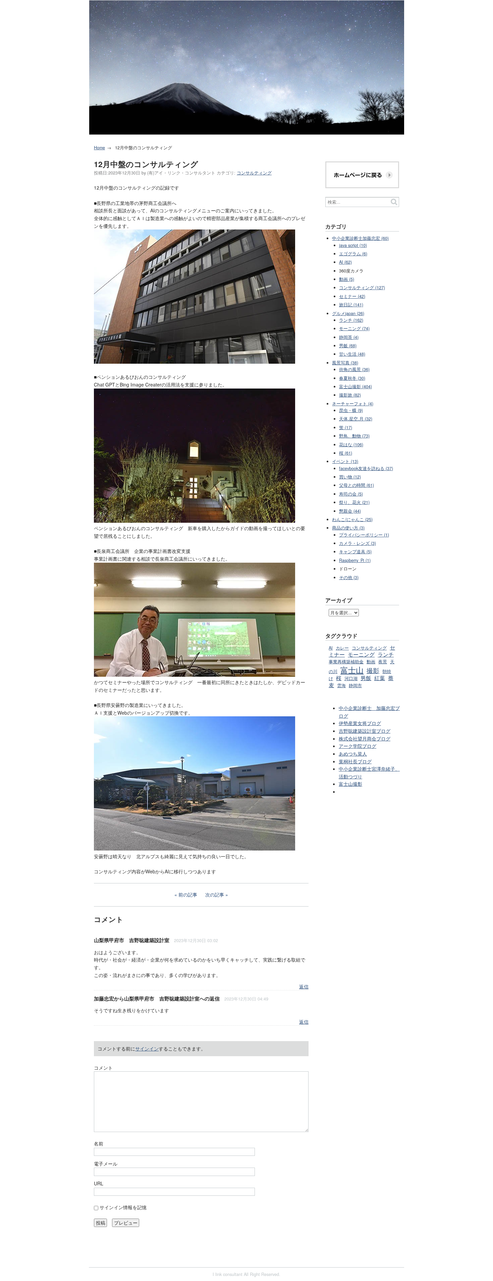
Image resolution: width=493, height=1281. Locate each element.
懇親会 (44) (350, 511)
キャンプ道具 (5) (355, 552)
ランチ (386, 654)
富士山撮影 (350, 783)
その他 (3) (349, 577)
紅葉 (379, 678)
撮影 (373, 670)
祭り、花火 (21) (354, 502)
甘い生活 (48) (352, 354)
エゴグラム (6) (353, 254)
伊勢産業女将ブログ (360, 723)
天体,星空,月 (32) (355, 419)
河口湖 (351, 678)
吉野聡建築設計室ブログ (364, 730)
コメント (103, 1067)
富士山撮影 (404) (355, 386)
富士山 (352, 669)
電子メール (105, 1163)
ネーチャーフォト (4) (352, 404)
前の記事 (187, 894)
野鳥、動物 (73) (354, 436)
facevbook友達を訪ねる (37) (366, 468)
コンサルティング (254, 173)
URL (98, 1183)
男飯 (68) (348, 346)
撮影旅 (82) (350, 395)
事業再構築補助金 (346, 662)
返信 (304, 986)
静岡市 (355, 685)
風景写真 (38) (345, 363)
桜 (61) (345, 453)
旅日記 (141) (351, 305)
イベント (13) (345, 461)
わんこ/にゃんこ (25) (352, 519)
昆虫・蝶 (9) (351, 410)
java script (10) (353, 245)
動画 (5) (346, 279)
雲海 (341, 685)
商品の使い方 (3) (348, 528)
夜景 (382, 662)
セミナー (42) (352, 296)
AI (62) (345, 262)
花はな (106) (351, 445)
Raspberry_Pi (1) (355, 560)
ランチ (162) (351, 320)
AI (331, 648)
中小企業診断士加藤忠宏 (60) (360, 238)
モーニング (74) (354, 328)
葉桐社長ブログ (355, 761)
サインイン (147, 1048)
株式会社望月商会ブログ (364, 738)
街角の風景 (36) (354, 369)
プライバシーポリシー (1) (364, 535)
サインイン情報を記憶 (123, 1207)
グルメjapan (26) (348, 313)
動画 (371, 662)
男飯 (366, 678)
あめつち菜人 (353, 753)
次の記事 (214, 894)
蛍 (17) (345, 427)
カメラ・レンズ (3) (357, 543)
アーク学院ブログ (357, 745)
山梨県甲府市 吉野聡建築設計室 (131, 940)
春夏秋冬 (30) (352, 378)
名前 (98, 1143)
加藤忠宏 (104, 998)
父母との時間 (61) (356, 485)
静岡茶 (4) (349, 337)
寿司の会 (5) (351, 494)
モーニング (361, 654)
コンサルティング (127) (362, 288)
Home (99, 148)
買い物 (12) (350, 477)
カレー (342, 648)
